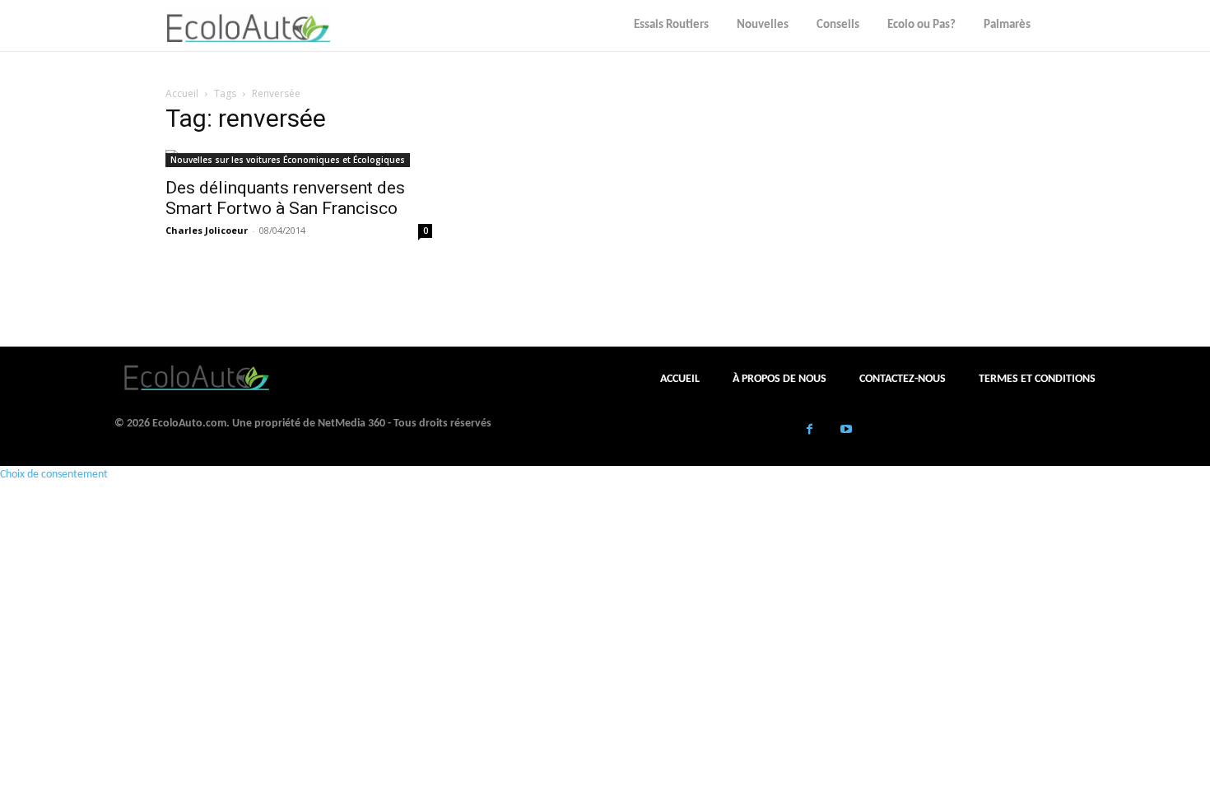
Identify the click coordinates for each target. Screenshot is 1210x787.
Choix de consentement (54, 474)
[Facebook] (809, 431)
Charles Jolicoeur (206, 230)
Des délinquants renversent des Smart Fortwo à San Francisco (285, 198)
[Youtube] (846, 431)
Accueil (181, 93)
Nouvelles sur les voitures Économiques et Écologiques (287, 159)
